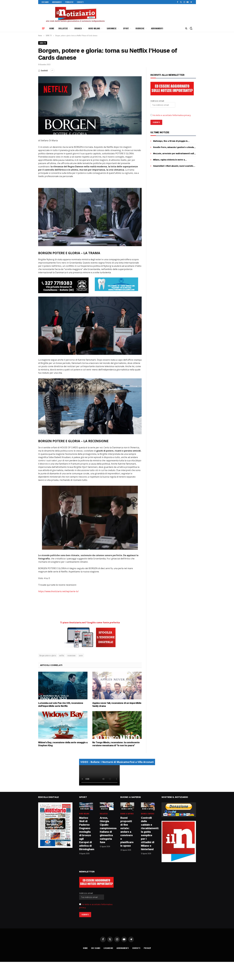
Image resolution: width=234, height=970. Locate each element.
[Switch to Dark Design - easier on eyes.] (191, 28)
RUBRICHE (140, 28)
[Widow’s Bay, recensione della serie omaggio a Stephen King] (62, 725)
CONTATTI (80, 2)
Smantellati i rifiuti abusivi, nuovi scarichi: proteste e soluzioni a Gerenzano (173, 166)
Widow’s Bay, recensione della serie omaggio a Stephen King (62, 744)
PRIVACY (147, 948)
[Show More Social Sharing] (52, 70)
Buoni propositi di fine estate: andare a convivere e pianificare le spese (127, 832)
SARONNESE (111, 28)
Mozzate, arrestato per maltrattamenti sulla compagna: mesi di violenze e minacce (174, 153)
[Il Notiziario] (75, 14)
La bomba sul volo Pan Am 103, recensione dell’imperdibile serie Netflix (60, 705)
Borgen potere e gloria (48, 655)
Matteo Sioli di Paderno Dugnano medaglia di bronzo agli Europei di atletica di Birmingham (86, 833)
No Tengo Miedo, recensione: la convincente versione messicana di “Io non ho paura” (116, 744)
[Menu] (43, 28)
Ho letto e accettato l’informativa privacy (172, 115)
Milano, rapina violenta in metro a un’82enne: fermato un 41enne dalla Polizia (173, 159)
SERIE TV (43, 43)
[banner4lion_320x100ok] (63, 285)
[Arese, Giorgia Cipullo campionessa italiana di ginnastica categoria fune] (107, 806)
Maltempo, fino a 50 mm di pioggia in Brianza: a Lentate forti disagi (170, 141)
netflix (61, 655)
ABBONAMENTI (57, 2)
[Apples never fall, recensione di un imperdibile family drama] (117, 685)
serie (81, 655)
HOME (51, 28)
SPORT (126, 28)
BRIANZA (78, 28)
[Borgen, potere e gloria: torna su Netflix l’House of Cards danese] (90, 105)
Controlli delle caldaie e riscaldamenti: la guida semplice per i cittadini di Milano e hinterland (148, 833)
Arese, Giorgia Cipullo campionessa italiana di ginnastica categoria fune (107, 830)
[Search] (186, 28)
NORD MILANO (94, 28)
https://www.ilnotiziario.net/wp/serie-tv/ (58, 591)
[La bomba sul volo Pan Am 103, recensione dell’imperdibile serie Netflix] (62, 685)
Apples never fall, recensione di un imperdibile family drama (116, 705)
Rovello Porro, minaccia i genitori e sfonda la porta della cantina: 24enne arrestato (173, 147)
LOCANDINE (108, 948)
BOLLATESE (63, 28)
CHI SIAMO (45, 2)
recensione (71, 655)
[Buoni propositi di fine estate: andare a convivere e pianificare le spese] (127, 806)
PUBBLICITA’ (69, 2)
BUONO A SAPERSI (127, 809)
